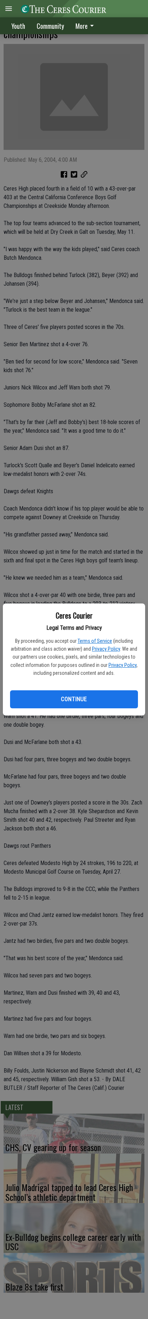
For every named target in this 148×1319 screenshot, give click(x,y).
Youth (18, 26)
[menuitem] (86, 25)
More (81, 26)
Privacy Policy (106, 649)
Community (50, 26)
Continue (74, 699)
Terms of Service (95, 641)
